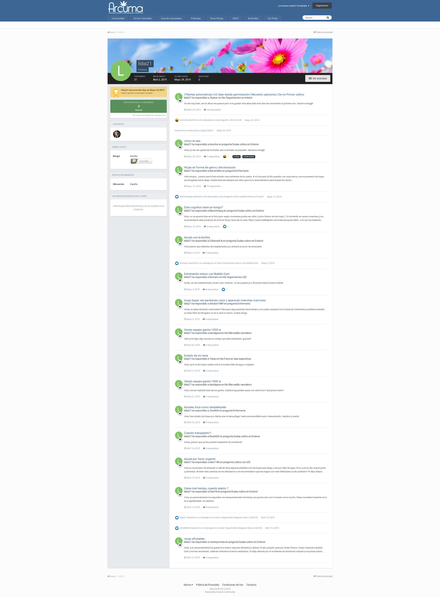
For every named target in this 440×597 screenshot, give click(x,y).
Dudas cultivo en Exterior (245, 144)
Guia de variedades (171, 18)
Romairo (184, 263)
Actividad (253, 18)
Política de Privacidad (207, 584)
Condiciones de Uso (232, 584)
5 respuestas (212, 477)
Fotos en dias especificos (237, 358)
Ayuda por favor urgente (199, 459)
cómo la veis (235, 120)
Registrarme (322, 5)
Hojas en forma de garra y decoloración (209, 167)
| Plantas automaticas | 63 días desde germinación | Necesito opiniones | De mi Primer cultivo (244, 94)
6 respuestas (211, 319)
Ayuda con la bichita (197, 237)
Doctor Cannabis (143, 18)
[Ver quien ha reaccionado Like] (225, 226)
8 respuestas (211, 289)
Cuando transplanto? (197, 433)
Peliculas (196, 18)
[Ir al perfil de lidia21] (179, 97)
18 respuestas (213, 109)
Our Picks (273, 18)
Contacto (251, 584)
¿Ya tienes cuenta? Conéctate (293, 5)
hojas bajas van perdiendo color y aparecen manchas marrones (225, 300)
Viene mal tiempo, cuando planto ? (206, 488)
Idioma (188, 584)
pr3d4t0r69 (185, 528)
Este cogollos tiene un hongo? (249, 196)
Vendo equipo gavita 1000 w (202, 329)
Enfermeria (242, 170)
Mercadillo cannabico (240, 333)
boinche (184, 120)
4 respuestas (212, 226)
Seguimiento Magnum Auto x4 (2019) (239, 517)
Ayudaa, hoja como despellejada (205, 407)
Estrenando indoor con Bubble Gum (240, 263)
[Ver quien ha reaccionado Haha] (225, 156)
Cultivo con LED (242, 462)
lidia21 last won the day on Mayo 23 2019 (142, 90)
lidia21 (210, 130)
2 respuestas (212, 156)
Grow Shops (216, 18)
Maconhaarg (186, 196)
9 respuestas (212, 422)
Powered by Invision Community (220, 592)
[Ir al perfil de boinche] (117, 134)
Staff (236, 18)
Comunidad (118, 18)
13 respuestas (213, 186)
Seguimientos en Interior (239, 97)
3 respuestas (211, 252)
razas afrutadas (194, 538)
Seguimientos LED (237, 277)
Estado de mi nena (196, 355)
